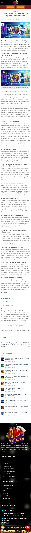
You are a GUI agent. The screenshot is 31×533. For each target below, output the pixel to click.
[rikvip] (15, 2)
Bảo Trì (4, 490)
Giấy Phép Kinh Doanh (8, 488)
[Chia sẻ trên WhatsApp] (9, 325)
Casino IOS (5, 301)
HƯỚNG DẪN (15, 11)
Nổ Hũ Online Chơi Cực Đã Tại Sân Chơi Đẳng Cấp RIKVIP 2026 (16, 407)
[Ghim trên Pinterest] (19, 325)
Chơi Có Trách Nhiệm (8, 468)
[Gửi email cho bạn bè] (17, 325)
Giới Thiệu (5, 463)
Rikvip (2, 444)
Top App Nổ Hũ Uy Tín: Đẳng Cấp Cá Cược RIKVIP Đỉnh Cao (15, 389)
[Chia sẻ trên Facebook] (11, 325)
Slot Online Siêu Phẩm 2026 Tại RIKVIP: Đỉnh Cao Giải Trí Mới (16, 413)
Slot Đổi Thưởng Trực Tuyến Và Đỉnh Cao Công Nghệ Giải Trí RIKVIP (16, 401)
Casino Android (6, 298)
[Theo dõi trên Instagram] (5, 523)
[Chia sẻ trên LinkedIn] (22, 325)
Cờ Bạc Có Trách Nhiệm (9, 476)
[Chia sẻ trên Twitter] (14, 325)
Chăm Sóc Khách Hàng (9, 471)
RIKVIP (20, 44)
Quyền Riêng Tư (7, 466)
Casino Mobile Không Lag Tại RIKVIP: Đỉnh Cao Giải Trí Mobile (8, 344)
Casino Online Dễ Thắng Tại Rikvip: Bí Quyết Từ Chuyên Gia (23, 344)
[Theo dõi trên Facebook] (2, 523)
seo (22, 19)
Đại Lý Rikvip (6, 493)
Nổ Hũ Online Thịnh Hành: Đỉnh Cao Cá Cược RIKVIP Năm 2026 (16, 395)
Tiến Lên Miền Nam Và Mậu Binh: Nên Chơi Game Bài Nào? (17, 365)
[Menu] (2, 2)
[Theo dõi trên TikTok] (7, 523)
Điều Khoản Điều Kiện (8, 461)
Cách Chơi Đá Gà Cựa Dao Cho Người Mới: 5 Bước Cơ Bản (16, 383)
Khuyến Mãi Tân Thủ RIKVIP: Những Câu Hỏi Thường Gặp (16, 371)
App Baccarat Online (8, 305)
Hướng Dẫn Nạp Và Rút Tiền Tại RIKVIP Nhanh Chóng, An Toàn (17, 359)
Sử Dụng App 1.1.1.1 (8, 498)
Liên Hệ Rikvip (6, 495)
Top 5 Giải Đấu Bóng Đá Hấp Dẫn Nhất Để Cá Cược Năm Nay (16, 377)
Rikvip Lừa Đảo (7, 501)
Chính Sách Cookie (8, 485)
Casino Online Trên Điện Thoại (10, 295)
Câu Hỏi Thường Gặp (8, 474)
